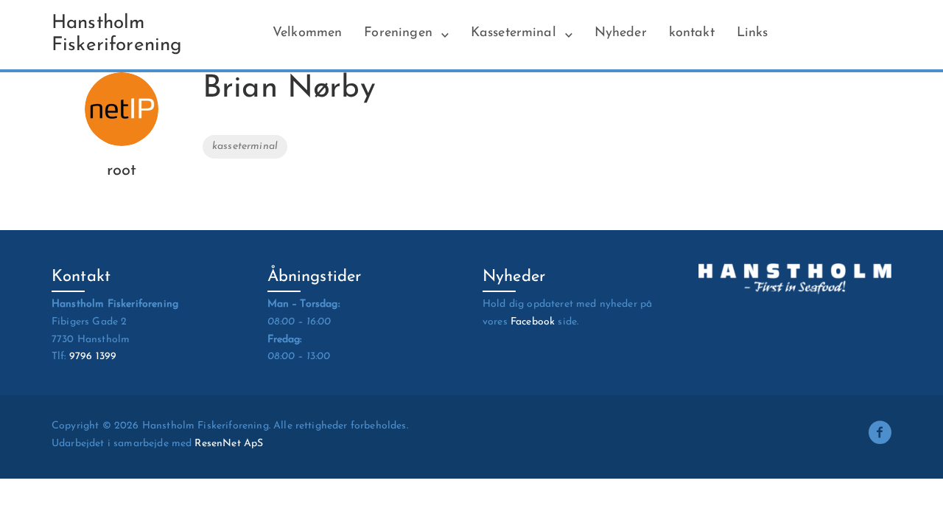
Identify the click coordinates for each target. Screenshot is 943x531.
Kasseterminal (513, 33)
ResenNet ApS (228, 443)
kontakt (692, 33)
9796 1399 (92, 356)
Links (752, 33)
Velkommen (307, 33)
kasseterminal (245, 146)
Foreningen (398, 33)
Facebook (533, 321)
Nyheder (621, 33)
